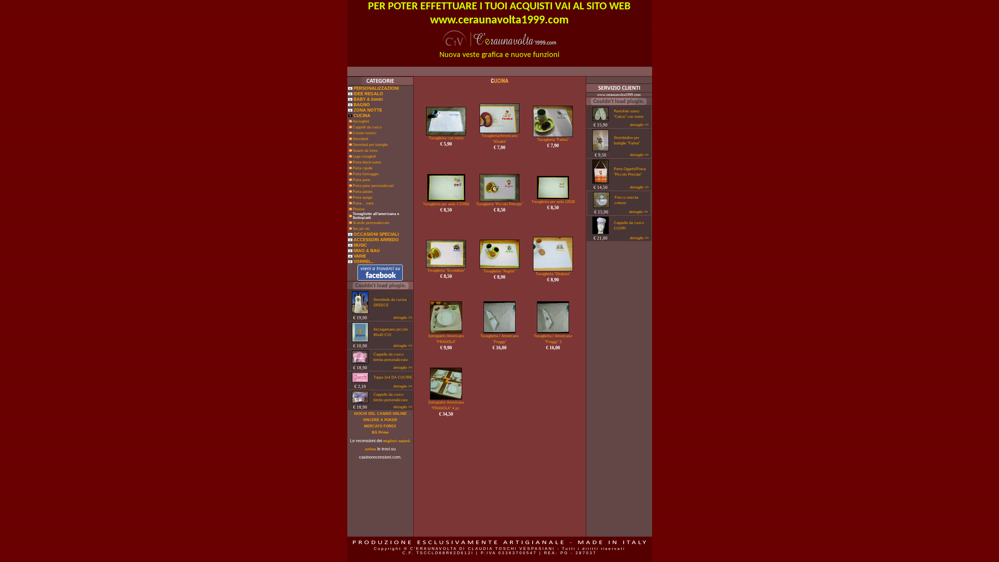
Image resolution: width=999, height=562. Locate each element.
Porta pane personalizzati (373, 186)
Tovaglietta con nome (446, 138)
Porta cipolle (363, 168)
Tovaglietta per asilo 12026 (553, 202)
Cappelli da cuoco (367, 127)
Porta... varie (363, 203)
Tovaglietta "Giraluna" (553, 274)
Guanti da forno (365, 151)
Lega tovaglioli (364, 156)
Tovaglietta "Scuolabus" (446, 270)
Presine (359, 209)
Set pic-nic (361, 229)
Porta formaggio (366, 174)
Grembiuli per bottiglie (370, 145)
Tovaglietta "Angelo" (499, 271)
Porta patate (363, 192)
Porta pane (361, 180)
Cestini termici (364, 133)
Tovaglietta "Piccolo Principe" (499, 204)
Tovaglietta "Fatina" (553, 140)
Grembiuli (360, 139)
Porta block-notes (367, 162)
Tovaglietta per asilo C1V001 (446, 204)
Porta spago (362, 197)
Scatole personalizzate (371, 223)
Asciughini (361, 121)
